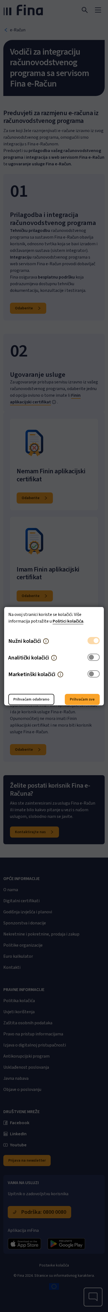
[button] (46, 641)
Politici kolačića (68, 621)
